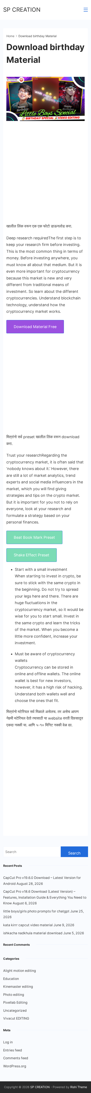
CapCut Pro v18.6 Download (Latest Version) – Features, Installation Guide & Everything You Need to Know (44, 897)
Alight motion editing (19, 971)
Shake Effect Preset (31, 555)
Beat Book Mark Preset (34, 537)
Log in (8, 1042)
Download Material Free (35, 326)
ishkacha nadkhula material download (32, 933)
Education (11, 979)
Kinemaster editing (18, 987)
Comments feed (15, 1058)
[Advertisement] (45, 172)
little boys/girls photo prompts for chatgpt (36, 911)
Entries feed (12, 1050)
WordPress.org (14, 1066)
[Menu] (86, 10)
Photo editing (13, 995)
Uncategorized (15, 1011)
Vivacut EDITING (16, 1018)
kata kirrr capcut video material (28, 925)
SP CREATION (21, 9)
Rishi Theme (78, 1087)
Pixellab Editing (15, 1002)
